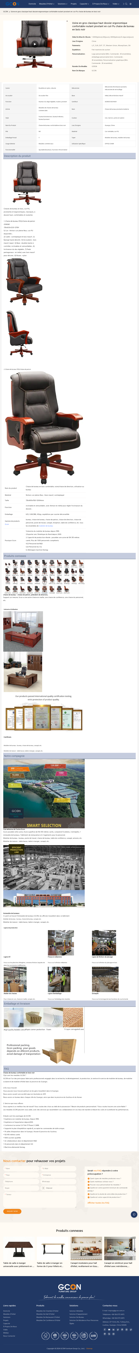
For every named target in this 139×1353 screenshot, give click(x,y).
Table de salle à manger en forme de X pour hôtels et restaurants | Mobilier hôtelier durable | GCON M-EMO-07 (51, 1265)
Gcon (7, 524)
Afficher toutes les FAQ (98, 1203)
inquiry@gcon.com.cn (116, 1310)
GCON (5, 11)
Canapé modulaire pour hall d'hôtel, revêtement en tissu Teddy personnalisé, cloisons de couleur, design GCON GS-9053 (86, 1265)
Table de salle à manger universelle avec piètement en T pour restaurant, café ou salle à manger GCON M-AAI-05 (18, 1265)
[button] (123, 4)
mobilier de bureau (46, 526)
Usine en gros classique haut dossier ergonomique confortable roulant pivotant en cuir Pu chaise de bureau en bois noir (55, 11)
